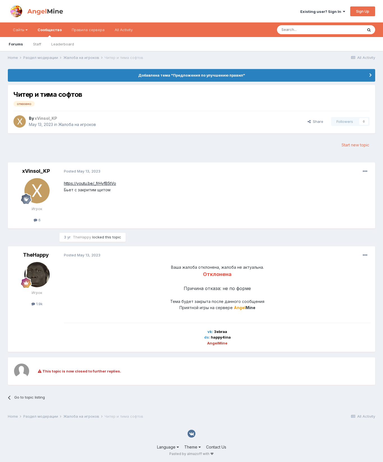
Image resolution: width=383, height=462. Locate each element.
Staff (37, 44)
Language (167, 447)
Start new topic (355, 144)
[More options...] (365, 171)
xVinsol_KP (36, 171)
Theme (191, 447)
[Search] (369, 29)
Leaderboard (62, 44)
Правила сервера (88, 29)
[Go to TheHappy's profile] (37, 274)
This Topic (346, 29)
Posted (82, 171)
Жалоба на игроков (77, 124)
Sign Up (362, 11)
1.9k (39, 304)
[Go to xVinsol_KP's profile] (19, 121)
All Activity (124, 29)
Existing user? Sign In (321, 11)
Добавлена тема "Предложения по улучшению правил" (191, 75)
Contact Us (216, 447)
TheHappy (36, 255)
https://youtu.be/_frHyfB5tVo (90, 183)
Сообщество (50, 29)
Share (317, 121)
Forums (16, 44)
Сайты (19, 29)
